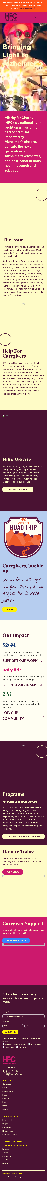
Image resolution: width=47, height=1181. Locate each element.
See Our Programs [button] (19, 685)
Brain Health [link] (7, 1120)
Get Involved (22, 1047)
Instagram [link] (6, 1149)
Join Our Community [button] (13, 715)
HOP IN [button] (9, 609)
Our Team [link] (6, 1087)
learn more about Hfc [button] (17, 489)
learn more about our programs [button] (23, 836)
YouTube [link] (5, 1160)
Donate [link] (5, 1106)
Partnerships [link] (7, 1091)
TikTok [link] (5, 1153)
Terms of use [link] (7, 1177)
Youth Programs (9, 1047)
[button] (23, 5)
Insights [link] (5, 1124)
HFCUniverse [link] (7, 1131)
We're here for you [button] (16, 941)
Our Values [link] (6, 1084)
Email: (5, 1012)
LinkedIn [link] (5, 1163)
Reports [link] (5, 1098)
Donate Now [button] (12, 872)
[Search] (35, 17)
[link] (11, 17)
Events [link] (5, 1102)
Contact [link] (5, 1109)
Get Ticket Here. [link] (26, 8)
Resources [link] (6, 1127)
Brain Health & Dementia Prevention (16, 1044)
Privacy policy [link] (20, 1177)
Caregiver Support (35, 1044)
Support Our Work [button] (20, 660)
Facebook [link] (6, 1156)
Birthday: (6, 1021)
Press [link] (4, 1095)
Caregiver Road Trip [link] (10, 1134)
